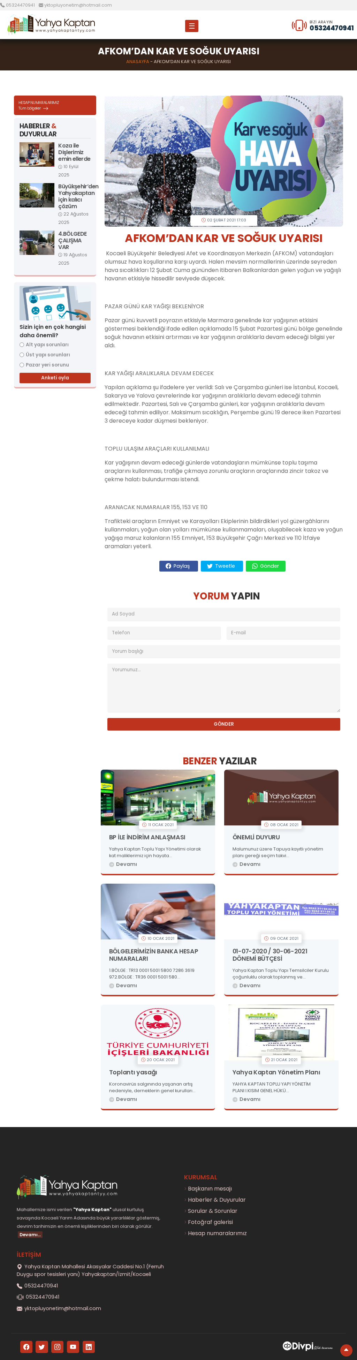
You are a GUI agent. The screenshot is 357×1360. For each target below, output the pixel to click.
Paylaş (181, 565)
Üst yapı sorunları (48, 355)
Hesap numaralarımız (217, 1233)
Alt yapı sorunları (47, 344)
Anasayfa (137, 61)
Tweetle (225, 565)
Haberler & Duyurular (217, 1200)
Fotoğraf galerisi (210, 1222)
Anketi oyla (55, 378)
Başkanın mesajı (210, 1189)
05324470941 (20, 5)
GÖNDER (224, 724)
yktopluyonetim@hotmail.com (77, 5)
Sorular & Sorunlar (212, 1211)
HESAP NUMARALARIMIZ (38, 105)
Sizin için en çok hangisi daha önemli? (53, 331)
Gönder (269, 565)
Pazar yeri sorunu (47, 365)
